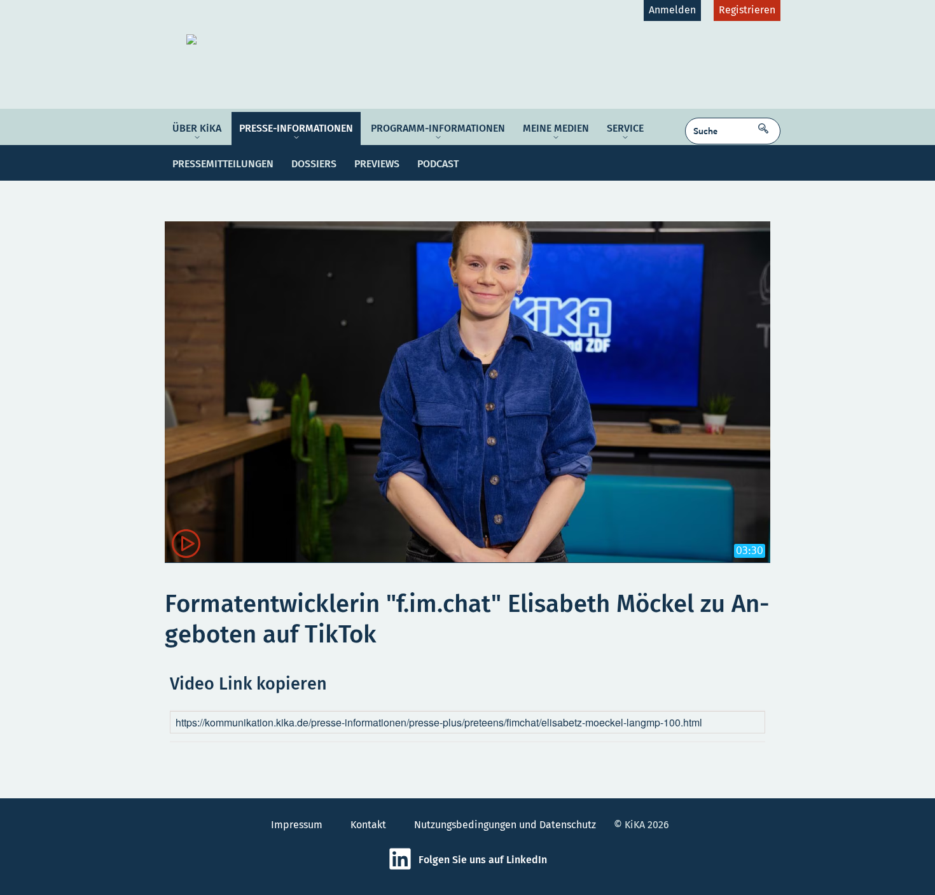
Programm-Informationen (438, 128)
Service (625, 128)
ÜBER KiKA (196, 128)
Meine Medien (556, 128)
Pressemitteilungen (223, 164)
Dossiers (313, 164)
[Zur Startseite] (285, 39)
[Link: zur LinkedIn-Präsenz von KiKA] (403, 867)
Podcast (438, 164)
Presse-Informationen (296, 128)
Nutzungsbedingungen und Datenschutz (505, 825)
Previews (376, 164)
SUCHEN (766, 124)
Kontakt (368, 825)
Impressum (296, 825)
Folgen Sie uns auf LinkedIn (483, 860)
